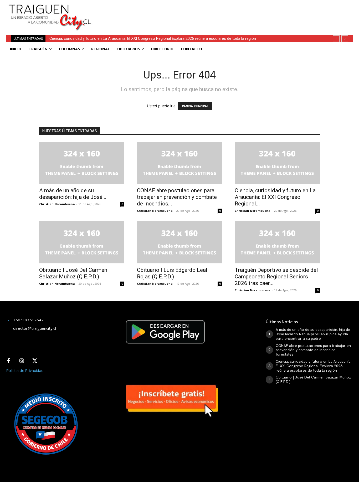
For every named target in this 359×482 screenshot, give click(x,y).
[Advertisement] (221, 12)
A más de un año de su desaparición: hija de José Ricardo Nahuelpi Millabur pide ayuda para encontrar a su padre (313, 334)
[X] (34, 361)
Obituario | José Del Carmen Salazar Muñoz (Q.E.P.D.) (73, 273)
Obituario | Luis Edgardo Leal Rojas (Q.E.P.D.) (172, 273)
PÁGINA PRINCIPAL (195, 106)
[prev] (336, 38)
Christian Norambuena (57, 204)
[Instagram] (21, 361)
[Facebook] (8, 361)
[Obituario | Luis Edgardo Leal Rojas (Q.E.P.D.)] (179, 242)
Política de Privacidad (25, 370)
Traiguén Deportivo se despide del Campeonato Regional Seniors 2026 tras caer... (276, 276)
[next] (344, 38)
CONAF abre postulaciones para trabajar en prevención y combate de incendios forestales (313, 350)
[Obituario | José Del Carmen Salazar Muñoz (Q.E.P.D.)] (81, 242)
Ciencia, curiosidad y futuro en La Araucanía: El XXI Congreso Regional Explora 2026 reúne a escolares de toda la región (152, 38)
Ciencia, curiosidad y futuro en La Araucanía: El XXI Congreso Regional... (275, 197)
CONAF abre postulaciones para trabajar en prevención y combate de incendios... (177, 197)
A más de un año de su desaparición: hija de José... (72, 193)
